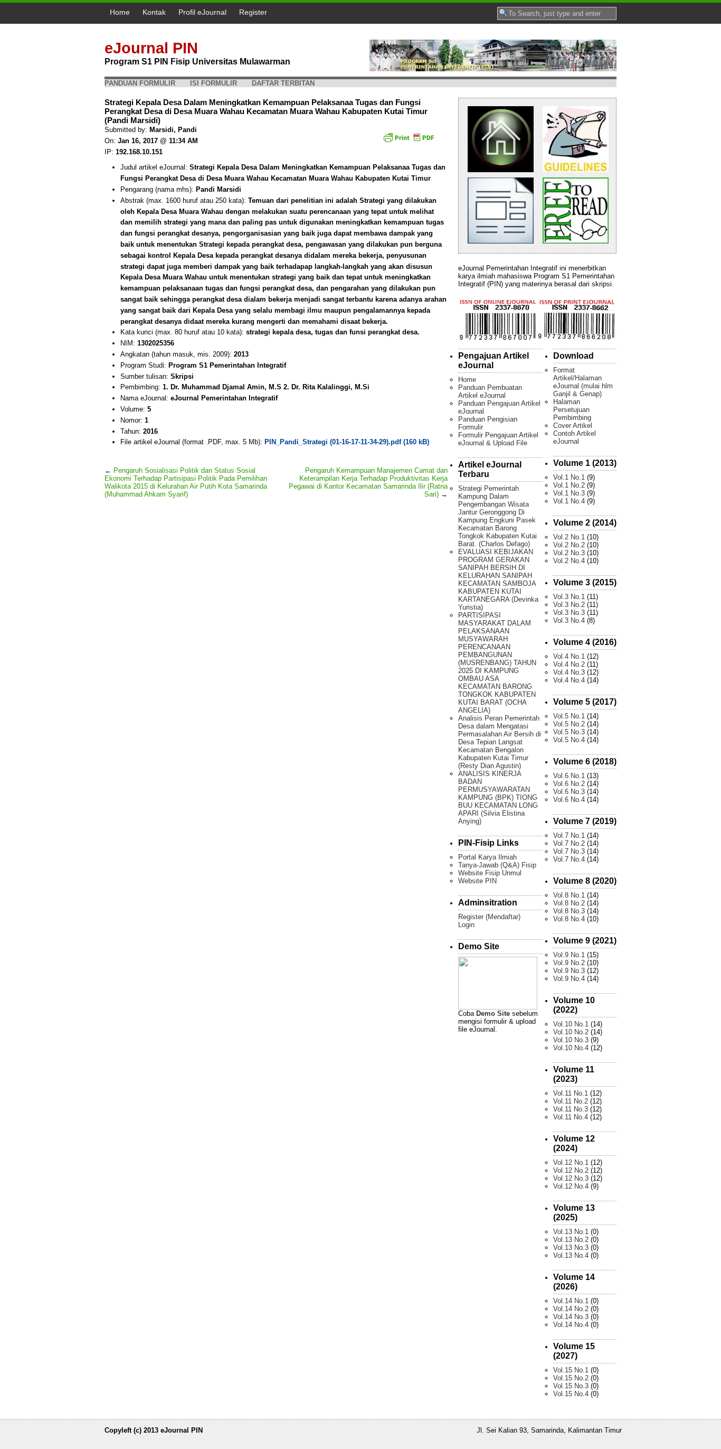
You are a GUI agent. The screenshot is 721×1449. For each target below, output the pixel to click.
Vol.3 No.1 (569, 597)
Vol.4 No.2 (569, 664)
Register (253, 12)
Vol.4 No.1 (569, 656)
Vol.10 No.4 (571, 1048)
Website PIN (477, 881)
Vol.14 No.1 (571, 1301)
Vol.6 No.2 (569, 784)
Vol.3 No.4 (569, 620)
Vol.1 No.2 (569, 485)
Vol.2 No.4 (569, 561)
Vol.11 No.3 (570, 1109)
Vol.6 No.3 (569, 792)
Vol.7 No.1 (569, 835)
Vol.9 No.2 (569, 963)
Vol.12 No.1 (571, 1162)
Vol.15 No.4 (571, 1394)
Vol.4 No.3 (569, 672)
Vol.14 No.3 (571, 1317)
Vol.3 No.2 (569, 605)
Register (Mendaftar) (489, 917)
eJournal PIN (151, 48)
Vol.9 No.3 (569, 971)
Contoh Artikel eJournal (574, 437)
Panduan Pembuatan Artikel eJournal (490, 391)
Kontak (154, 12)
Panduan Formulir (140, 83)
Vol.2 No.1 (569, 537)
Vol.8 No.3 (569, 911)
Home (120, 12)
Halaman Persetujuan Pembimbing (572, 410)
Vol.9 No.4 (569, 979)
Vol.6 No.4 (569, 799)
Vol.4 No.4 (569, 680)
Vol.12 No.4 (571, 1186)
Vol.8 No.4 (569, 919)
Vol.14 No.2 (571, 1309)
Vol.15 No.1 (571, 1370)
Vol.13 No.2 (571, 1240)
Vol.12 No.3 (571, 1178)
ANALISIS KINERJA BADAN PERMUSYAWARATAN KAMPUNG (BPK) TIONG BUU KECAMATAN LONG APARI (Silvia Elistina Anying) (498, 797)
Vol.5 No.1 (569, 716)
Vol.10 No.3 (571, 1040)
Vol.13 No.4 (571, 1255)
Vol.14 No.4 (571, 1325)
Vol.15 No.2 (571, 1378)
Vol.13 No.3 (571, 1247)
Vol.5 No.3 (569, 732)
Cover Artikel (572, 425)
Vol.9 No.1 (569, 955)
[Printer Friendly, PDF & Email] (410, 141)
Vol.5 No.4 (569, 740)
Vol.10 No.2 (571, 1032)
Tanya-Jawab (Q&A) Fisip (497, 865)
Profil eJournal (202, 12)
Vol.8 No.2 (569, 903)
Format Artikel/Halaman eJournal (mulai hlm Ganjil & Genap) (583, 382)
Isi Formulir (213, 83)
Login (466, 925)
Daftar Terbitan (283, 83)
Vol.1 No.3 (569, 493)
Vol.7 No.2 (569, 843)
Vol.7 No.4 (569, 859)
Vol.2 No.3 (569, 553)
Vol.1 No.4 (569, 501)
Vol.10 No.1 (571, 1024)
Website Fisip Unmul (489, 873)
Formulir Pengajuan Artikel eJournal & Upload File (498, 439)
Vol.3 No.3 (569, 612)
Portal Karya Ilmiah (487, 857)
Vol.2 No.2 (569, 545)
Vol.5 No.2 (569, 724)
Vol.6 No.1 (569, 776)
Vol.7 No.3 (569, 851)
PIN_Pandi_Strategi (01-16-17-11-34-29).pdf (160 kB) (346, 442)
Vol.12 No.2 (571, 1170)
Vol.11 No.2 (570, 1101)
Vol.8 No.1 (569, 895)
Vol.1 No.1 (569, 477)
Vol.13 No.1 (571, 1232)
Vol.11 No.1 (570, 1093)
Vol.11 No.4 (570, 1117)
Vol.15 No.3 (571, 1386)
